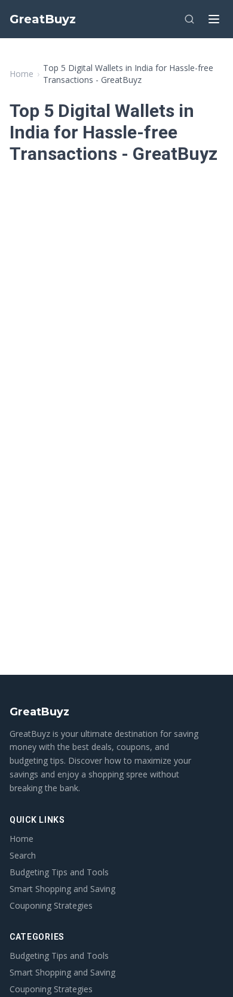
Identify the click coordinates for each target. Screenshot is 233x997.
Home (21, 73)
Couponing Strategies (51, 905)
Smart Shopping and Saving (62, 888)
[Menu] (213, 19)
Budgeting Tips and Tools (59, 872)
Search (23, 855)
